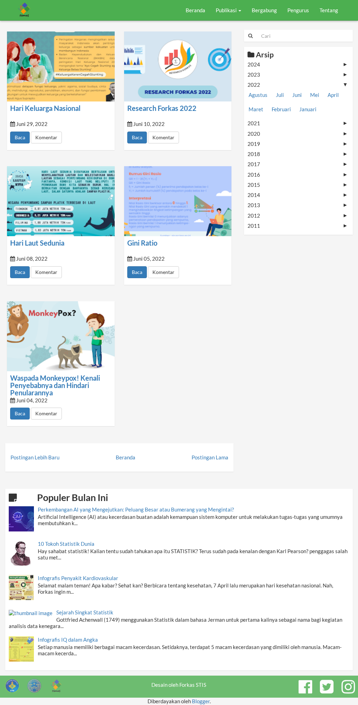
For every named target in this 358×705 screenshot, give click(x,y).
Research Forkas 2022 (161, 108)
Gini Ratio (142, 243)
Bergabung (264, 10)
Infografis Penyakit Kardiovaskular (78, 578)
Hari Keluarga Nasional (45, 108)
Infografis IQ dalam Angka (68, 639)
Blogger (201, 701)
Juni (297, 95)
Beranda (195, 10)
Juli (280, 95)
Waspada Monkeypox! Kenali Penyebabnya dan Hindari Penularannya (55, 385)
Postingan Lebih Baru (34, 457)
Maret (256, 109)
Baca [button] (20, 137)
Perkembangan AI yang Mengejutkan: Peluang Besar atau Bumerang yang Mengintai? (136, 509)
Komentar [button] (46, 137)
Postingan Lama (210, 457)
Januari (307, 109)
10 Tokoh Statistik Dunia (66, 544)
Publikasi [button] (227, 10)
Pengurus (298, 10)
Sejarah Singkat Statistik (84, 612)
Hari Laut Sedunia (37, 243)
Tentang (329, 10)
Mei (314, 95)
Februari (281, 109)
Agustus (258, 95)
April (333, 95)
